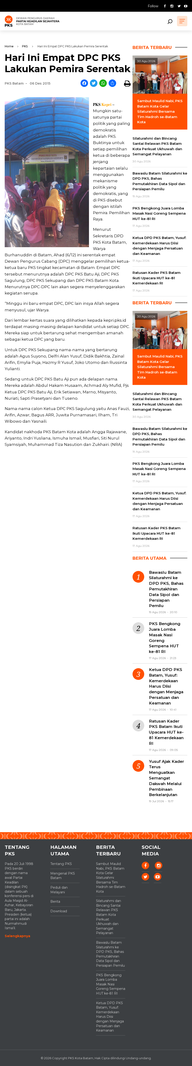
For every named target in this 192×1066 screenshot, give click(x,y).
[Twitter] (93, 83)
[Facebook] (84, 83)
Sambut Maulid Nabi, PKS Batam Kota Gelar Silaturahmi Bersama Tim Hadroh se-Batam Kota (110, 878)
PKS (25, 46)
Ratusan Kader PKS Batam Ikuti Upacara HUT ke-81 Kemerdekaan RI (166, 732)
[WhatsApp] (103, 83)
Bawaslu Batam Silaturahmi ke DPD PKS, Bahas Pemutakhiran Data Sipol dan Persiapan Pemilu (166, 589)
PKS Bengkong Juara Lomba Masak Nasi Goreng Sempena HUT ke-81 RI (164, 637)
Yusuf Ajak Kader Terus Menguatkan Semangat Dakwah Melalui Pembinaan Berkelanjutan (166, 778)
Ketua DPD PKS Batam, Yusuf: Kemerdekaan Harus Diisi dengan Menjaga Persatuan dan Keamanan (166, 686)
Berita (55, 901)
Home (9, 46)
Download (58, 911)
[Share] (112, 83)
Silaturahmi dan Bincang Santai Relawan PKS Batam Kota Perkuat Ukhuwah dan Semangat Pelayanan (108, 917)
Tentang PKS (61, 864)
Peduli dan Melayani (59, 889)
